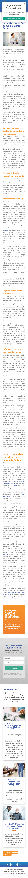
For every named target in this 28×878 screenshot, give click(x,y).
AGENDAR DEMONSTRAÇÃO (14, 18)
